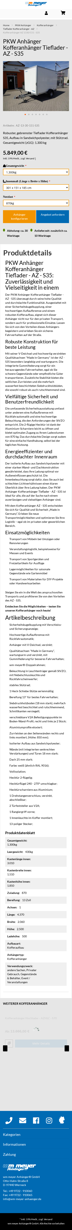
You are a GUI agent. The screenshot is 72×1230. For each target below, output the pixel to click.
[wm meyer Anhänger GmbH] (36, 4)
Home (6, 25)
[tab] (35, 254)
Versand (30, 158)
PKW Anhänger (23, 25)
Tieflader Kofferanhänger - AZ (18, 28)
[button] (25, 114)
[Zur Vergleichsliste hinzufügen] (9, 1043)
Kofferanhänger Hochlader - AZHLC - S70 (31, 1018)
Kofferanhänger (45, 25)
